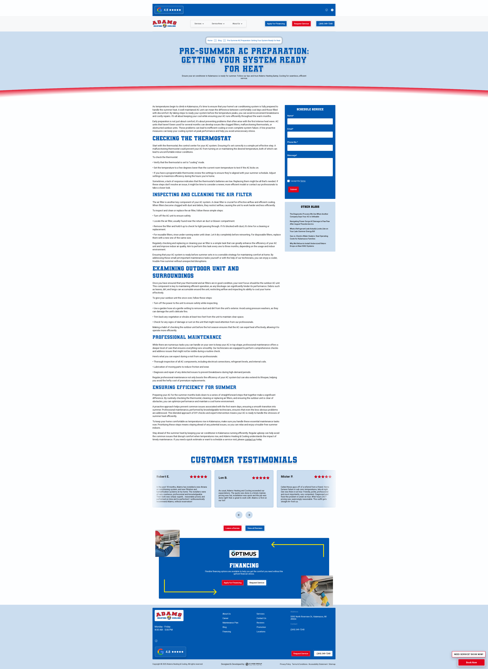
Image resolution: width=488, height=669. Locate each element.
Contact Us (261, 618)
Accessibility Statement (318, 664)
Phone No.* (292, 142)
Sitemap (332, 664)
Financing (227, 631)
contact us (250, 439)
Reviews (260, 623)
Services (260, 614)
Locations (261, 631)
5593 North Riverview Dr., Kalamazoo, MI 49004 (309, 617)
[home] (164, 24)
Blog (220, 40)
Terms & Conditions (300, 664)
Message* (292, 155)
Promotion (261, 627)
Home (210, 40)
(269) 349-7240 (297, 629)
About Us (227, 614)
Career (225, 618)
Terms (303, 181)
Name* (290, 116)
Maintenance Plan (230, 623)
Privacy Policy (285, 664)
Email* (290, 129)
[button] (199, 24)
